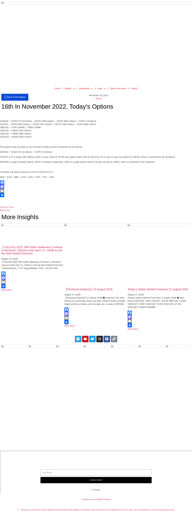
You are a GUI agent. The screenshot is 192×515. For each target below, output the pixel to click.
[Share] (96, 195)
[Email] (96, 191)
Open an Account (118, 88)
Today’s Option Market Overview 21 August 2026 (158, 289)
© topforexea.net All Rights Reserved (96, 499)
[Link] (114, 339)
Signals (67, 88)
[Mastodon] (96, 187)
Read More (6, 290)
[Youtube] (85, 339)
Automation (84, 88)
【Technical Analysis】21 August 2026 (88, 289)
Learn (100, 88)
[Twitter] (92, 339)
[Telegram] (78, 339)
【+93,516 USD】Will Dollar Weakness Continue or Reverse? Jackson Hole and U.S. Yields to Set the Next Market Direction (32, 250)
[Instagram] (99, 339)
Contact (134, 88)
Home (57, 88)
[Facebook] (96, 182)
